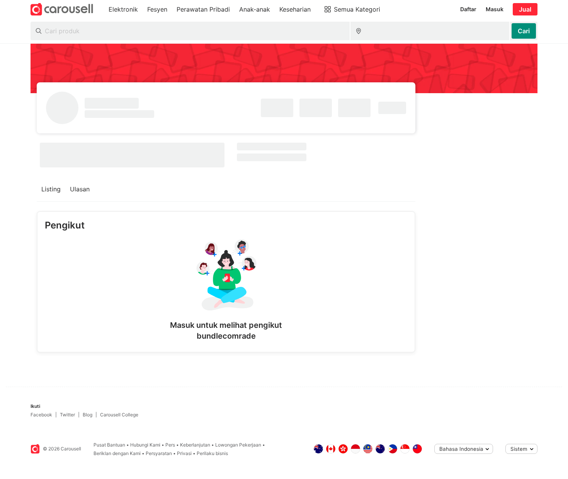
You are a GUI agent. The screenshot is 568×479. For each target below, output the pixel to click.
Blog (87, 415)
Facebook (41, 415)
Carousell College (119, 415)
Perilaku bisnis (212, 453)
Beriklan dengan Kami (117, 453)
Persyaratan (159, 453)
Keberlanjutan (195, 445)
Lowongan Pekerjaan (238, 445)
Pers (170, 445)
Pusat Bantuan (109, 445)
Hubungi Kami (145, 445)
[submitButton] (524, 31)
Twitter (67, 415)
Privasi (184, 453)
